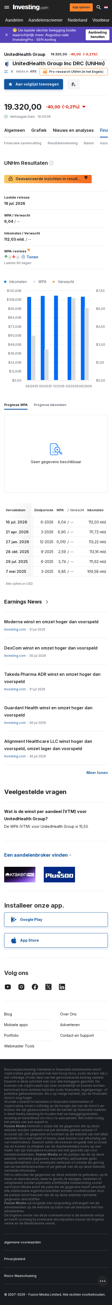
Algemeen (14, 130)
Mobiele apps (16, 1024)
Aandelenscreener (45, 20)
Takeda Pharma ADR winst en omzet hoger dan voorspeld (52, 678)
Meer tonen (97, 772)
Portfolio (11, 1035)
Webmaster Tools (19, 1046)
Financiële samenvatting (22, 143)
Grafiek (39, 130)
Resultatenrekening (63, 143)
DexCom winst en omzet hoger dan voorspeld (50, 648)
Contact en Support (77, 1035)
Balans (89, 143)
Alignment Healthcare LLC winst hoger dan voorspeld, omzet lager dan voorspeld (48, 745)
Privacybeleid (14, 1259)
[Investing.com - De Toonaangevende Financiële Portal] (30, 7)
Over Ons (68, 1014)
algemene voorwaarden (22, 1242)
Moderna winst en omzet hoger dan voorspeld (51, 621)
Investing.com (15, 629)
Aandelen (14, 20)
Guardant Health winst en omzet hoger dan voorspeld (48, 711)
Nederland (77, 20)
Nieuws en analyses (73, 130)
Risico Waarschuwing (20, 1276)
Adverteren (70, 1024)
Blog (8, 1014)
